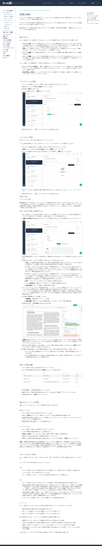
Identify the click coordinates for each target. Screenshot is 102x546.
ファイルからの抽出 (91, 17)
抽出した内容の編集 (91, 19)
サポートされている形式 (35, 50)
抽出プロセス (90, 14)
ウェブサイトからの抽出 (92, 15)
